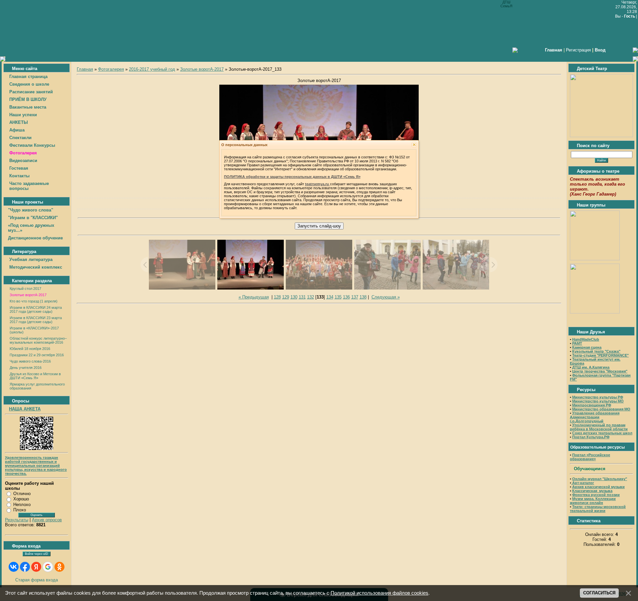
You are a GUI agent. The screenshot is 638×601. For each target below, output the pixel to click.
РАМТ (577, 343)
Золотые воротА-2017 (28, 295)
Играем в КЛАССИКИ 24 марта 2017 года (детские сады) (36, 309)
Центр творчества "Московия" (599, 371)
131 (302, 297)
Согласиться (599, 592)
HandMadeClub (585, 339)
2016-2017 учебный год (152, 69)
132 (310, 297)
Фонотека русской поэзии (596, 495)
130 (293, 297)
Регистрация (578, 49)
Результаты (16, 519)
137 (354, 297)
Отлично (22, 493)
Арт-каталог (582, 483)
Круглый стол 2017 (25, 289)
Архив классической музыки (598, 487)
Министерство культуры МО (598, 401)
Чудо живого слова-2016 (30, 361)
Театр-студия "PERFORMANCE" (600, 355)
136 (346, 297)
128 (277, 297)
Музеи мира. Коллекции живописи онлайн (593, 501)
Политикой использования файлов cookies (379, 593)
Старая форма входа (36, 579)
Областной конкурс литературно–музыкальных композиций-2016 (38, 340)
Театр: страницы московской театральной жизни (598, 509)
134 (329, 297)
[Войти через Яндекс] (36, 567)
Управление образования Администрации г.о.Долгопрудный (594, 417)
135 (338, 297)
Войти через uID (36, 554)
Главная (85, 69)
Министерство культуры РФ (597, 397)
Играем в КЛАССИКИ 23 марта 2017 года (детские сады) (36, 320)
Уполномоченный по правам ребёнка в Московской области (599, 427)
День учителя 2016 (26, 368)
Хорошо (21, 498)
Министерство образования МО (601, 409)
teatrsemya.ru (317, 184)
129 (285, 297)
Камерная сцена (586, 347)
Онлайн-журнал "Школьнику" (599, 479)
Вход (600, 49)
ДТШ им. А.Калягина (590, 367)
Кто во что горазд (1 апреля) (33, 301)
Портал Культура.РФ (590, 437)
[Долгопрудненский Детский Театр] (601, 135)
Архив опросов (47, 519)
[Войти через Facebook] (25, 567)
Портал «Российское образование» (590, 457)
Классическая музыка (592, 491)
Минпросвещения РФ (591, 405)
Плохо (19, 509)
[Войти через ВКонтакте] (14, 567)
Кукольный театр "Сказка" (596, 351)
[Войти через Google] (48, 566)
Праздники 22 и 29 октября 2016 (37, 355)
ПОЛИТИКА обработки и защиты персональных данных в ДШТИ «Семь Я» (292, 177)
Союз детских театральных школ (602, 433)
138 (363, 297)
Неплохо (22, 504)
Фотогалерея (111, 69)
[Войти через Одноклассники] (59, 567)
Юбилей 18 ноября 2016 (30, 349)
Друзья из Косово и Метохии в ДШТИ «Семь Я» (35, 376)
